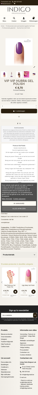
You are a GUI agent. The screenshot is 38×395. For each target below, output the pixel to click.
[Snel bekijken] (16, 273)
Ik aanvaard (19, 203)
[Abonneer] (35, 315)
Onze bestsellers (6, 336)
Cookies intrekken (25, 355)
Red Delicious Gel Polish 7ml (10, 286)
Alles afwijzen (19, 209)
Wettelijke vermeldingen (27, 340)
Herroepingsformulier (7, 377)
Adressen (4, 369)
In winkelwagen (20, 111)
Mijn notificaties (5, 374)
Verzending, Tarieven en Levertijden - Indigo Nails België (27, 336)
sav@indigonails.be (26, 382)
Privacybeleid (24, 350)
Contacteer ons (6, 1)
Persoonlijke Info (6, 362)
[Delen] (17, 123)
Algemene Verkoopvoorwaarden (27, 344)
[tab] (19, 255)
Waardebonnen (6, 372)
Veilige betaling (24, 347)
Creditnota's (4, 367)
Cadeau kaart (5, 346)
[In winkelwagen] (15, 292)
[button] (2, 282)
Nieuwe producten (6, 334)
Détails (14, 295)
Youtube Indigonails (7, 341)
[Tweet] (20, 123)
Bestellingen (4, 364)
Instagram (4, 339)
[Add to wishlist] (19, 116)
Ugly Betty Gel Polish (28, 285)
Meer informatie (7, 199)
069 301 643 (26, 371)
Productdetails (8, 255)
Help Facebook (6, 344)
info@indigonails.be (28, 374)
